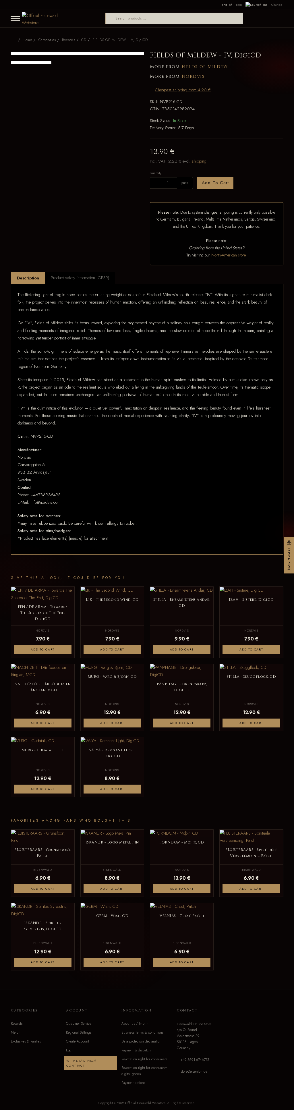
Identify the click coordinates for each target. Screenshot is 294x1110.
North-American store (228, 255)
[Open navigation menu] (15, 18)
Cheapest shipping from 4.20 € (183, 90)
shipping (199, 161)
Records (16, 1023)
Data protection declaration (141, 1041)
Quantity (155, 173)
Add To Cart (215, 182)
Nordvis (193, 77)
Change (276, 4)
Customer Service (78, 1023)
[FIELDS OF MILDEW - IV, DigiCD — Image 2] (31, 62)
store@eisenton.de (194, 1071)
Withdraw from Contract (81, 1063)
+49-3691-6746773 (195, 1059)
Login (70, 1050)
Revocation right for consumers (144, 1059)
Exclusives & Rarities (26, 1041)
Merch (15, 1032)
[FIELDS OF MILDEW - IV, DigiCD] (77, 53)
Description (28, 278)
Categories (47, 40)
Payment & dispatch (136, 1050)
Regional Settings (78, 1032)
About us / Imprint (135, 1023)
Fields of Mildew (205, 67)
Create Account (77, 1041)
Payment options (133, 1082)
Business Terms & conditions (142, 1032)
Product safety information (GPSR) (80, 278)
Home (27, 40)
